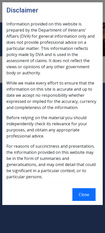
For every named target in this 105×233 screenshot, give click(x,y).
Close (84, 194)
